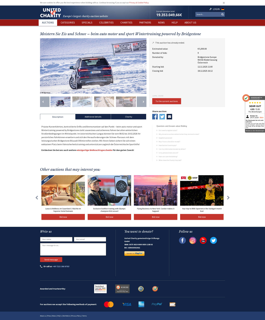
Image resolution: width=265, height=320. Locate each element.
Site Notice (66, 316)
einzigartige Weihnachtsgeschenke (94, 150)
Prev (42, 66)
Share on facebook (155, 116)
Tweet (162, 116)
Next (143, 66)
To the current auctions (167, 101)
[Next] (141, 101)
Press (49, 316)
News (54, 316)
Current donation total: (165, 11)
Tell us (169, 116)
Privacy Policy (76, 316)
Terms (84, 316)
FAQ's (59, 316)
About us (43, 316)
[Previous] (45, 101)
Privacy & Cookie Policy (139, 2)
